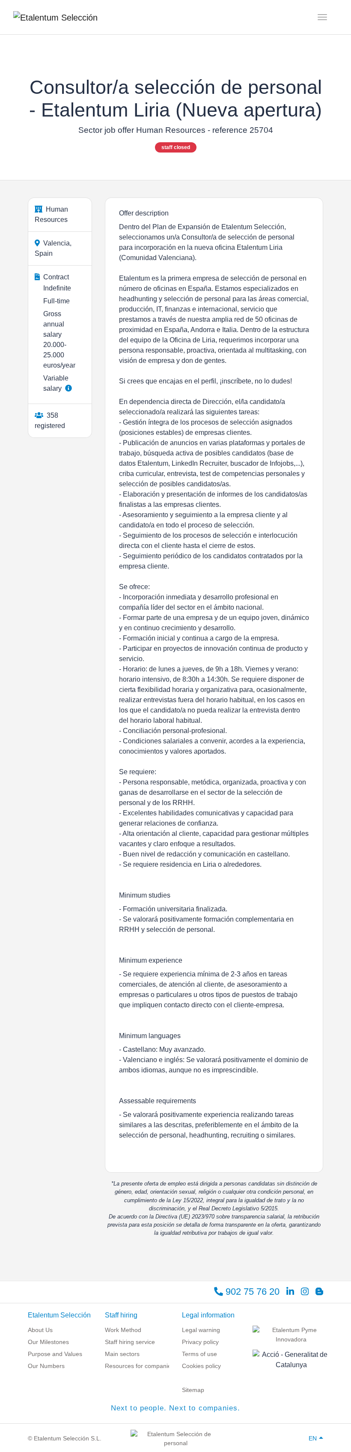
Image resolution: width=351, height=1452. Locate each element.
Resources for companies (139, 1365)
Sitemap (193, 1389)
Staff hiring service (130, 1341)
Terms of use (199, 1353)
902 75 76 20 (251, 1291)
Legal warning (201, 1329)
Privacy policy (200, 1341)
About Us (40, 1329)
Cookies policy (201, 1365)
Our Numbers (46, 1365)
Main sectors (122, 1353)
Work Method (123, 1329)
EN (313, 1438)
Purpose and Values (55, 1353)
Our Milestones (48, 1341)
